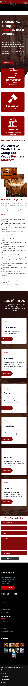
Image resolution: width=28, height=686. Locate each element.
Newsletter (5, 621)
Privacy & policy (6, 635)
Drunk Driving (6, 612)
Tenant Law (5, 602)
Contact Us (5, 624)
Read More (7, 62)
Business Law (6, 605)
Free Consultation (8, 588)
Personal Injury (6, 609)
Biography (5, 628)
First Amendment (7, 599)
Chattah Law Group (11, 13)
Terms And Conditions (8, 631)
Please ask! (3, 214)
